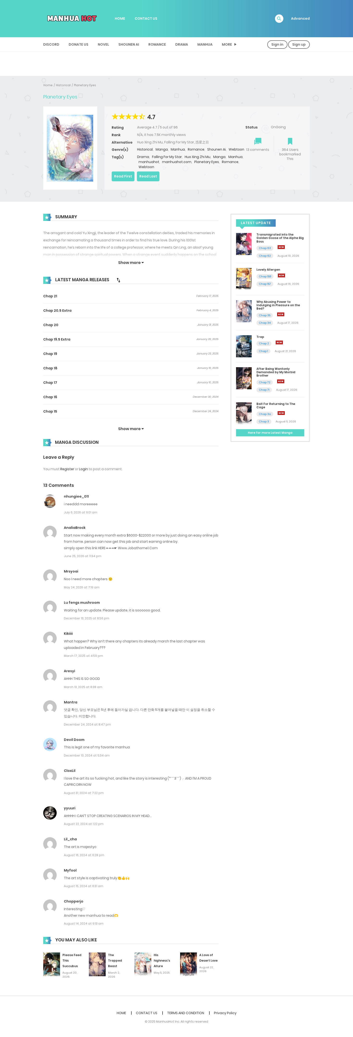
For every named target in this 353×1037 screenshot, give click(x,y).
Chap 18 (50, 368)
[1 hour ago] (281, 247)
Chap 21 (50, 296)
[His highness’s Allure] (142, 964)
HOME (120, 18)
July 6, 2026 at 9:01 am (80, 512)
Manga (162, 149)
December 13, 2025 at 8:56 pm (86, 618)
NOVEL (103, 44)
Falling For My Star (167, 156)
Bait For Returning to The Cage (275, 405)
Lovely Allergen (268, 270)
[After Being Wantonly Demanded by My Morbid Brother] (244, 377)
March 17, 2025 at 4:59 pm (83, 656)
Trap (260, 337)
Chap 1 (263, 351)
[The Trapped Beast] (97, 964)
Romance (157, 44)
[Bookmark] (290, 142)
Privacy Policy (225, 1013)
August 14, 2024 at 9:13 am (83, 923)
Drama (181, 44)
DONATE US (78, 44)
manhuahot (149, 161)
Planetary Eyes (85, 85)
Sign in (277, 44)
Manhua (205, 44)
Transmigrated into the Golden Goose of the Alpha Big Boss (280, 238)
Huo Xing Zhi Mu (197, 156)
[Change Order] (118, 280)
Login (83, 469)
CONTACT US (146, 18)
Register (67, 469)
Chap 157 (265, 284)
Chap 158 (265, 276)
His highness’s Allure (162, 960)
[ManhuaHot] (71, 18)
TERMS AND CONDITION (185, 1013)
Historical (63, 85)
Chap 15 (50, 411)
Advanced (300, 18)
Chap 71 (264, 390)
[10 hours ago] (280, 381)
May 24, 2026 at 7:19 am (81, 587)
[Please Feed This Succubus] (51, 964)
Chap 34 (265, 323)
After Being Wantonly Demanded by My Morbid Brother (275, 372)
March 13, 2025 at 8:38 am (83, 687)
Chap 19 (50, 353)
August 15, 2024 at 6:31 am (83, 886)
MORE (227, 44)
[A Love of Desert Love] (188, 964)
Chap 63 (265, 248)
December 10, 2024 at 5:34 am (87, 755)
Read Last (148, 176)
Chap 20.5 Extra (57, 310)
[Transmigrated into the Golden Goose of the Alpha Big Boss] (244, 243)
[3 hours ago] (281, 275)
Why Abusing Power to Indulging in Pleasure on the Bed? (278, 305)
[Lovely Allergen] (244, 278)
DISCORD (51, 44)
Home (48, 85)
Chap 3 (264, 421)
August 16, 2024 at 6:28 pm (84, 855)
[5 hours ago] (280, 314)
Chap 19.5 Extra (56, 339)
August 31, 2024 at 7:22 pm (84, 793)
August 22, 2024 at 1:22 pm (83, 824)
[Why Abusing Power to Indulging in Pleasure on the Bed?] (244, 310)
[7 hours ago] (279, 342)
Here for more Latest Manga (270, 433)
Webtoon (236, 149)
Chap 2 (264, 343)
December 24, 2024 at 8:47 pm (87, 724)
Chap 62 (265, 256)
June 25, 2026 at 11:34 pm (82, 556)
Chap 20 (50, 325)
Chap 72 (264, 382)
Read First (123, 176)
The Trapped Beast (115, 960)
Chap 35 (264, 315)
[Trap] (244, 346)
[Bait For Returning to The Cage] (244, 413)
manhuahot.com (176, 161)
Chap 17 (50, 382)
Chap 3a (265, 414)
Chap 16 (50, 397)
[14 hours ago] (281, 413)
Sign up (299, 44)
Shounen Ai (128, 44)
